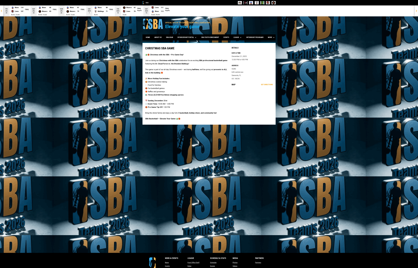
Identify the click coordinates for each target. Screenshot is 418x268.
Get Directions (267, 85)
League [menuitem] (237, 37)
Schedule (213, 262)
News (167, 262)
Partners (258, 262)
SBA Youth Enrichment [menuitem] (210, 37)
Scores (212, 266)
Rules (189, 266)
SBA (145, 3)
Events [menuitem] (226, 37)
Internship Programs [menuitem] (255, 37)
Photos (235, 262)
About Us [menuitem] (158, 37)
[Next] (416, 10)
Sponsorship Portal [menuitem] (187, 37)
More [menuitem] (271, 37)
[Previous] (1, 10)
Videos (235, 266)
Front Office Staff (194, 262)
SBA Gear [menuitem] (170, 37)
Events (167, 266)
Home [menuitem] (148, 37)
